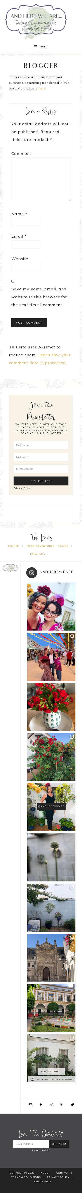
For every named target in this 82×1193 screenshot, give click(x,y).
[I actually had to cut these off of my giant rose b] (51, 707)
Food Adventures (40, 546)
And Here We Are (41, 21)
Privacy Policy (22, 488)
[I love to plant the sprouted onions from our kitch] (51, 857)
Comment (21, 153)
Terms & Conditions (26, 1177)
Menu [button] (44, 46)
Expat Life (37, 553)
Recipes (13, 546)
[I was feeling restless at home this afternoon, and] (51, 1058)
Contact (62, 1172)
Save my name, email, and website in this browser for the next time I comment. (39, 296)
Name (19, 213)
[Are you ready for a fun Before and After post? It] (51, 908)
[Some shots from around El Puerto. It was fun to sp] (51, 958)
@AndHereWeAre (51, 806)
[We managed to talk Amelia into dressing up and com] (51, 657)
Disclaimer (42, 1181)
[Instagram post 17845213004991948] (51, 607)
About (45, 1172)
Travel (63, 546)
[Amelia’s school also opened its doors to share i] (51, 1008)
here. (42, 88)
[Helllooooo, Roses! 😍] (51, 757)
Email (19, 236)
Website (19, 258)
